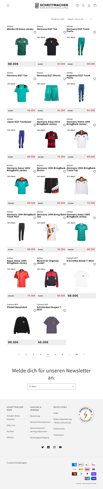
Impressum (59, 435)
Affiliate (10, 437)
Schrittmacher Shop (89, 483)
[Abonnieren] (73, 387)
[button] (83, 6)
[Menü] (8, 6)
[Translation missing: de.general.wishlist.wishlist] (77, 6)
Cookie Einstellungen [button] (17, 463)
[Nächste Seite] (84, 354)
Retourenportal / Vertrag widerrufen (38, 430)
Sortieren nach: (58, 19)
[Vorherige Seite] (19, 354)
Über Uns (11, 425)
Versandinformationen (40, 422)
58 (77, 354)
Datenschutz (59, 429)
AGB (56, 413)
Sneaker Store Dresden (13, 417)
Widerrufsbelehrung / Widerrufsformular (63, 421)
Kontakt (10, 431)
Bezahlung (35, 416)
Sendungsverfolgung (39, 438)
